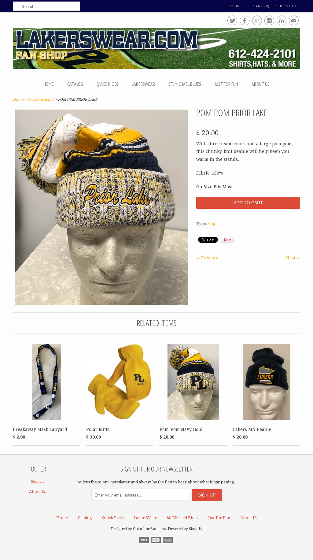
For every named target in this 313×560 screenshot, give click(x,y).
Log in (233, 6)
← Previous (207, 257)
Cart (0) (261, 6)
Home (48, 84)
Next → (293, 257)
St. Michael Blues (184, 84)
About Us (261, 84)
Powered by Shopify (185, 529)
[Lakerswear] (156, 49)
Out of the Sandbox (149, 529)
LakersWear (143, 84)
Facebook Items (40, 99)
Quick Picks (107, 84)
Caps (212, 223)
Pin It (227, 240)
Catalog (75, 84)
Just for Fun (226, 84)
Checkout (286, 6)
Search (37, 481)
